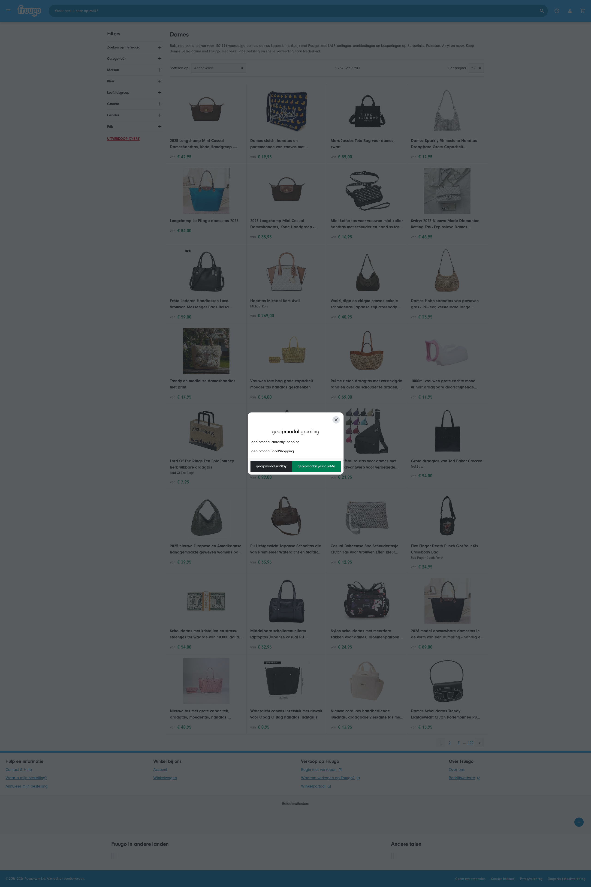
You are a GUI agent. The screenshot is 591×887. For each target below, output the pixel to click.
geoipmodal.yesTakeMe (316, 466)
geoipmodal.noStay (271, 466)
